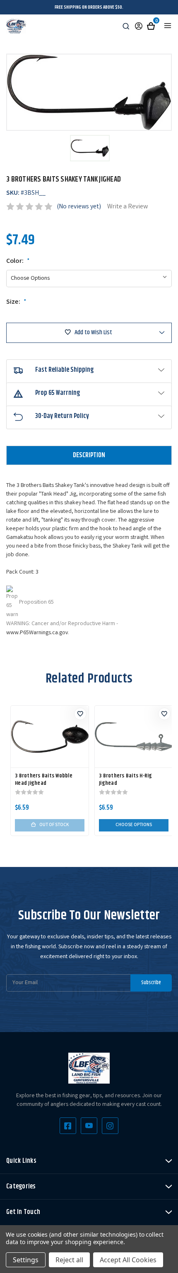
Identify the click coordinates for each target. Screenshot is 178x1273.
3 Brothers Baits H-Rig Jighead (125, 779)
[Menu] (168, 25)
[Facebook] (68, 1125)
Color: (18, 261)
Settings (25, 1259)
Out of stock (54, 825)
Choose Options (133, 825)
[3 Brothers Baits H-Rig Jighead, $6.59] (134, 737)
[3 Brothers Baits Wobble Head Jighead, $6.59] (50, 737)
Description (89, 455)
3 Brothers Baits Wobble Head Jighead (43, 779)
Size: (16, 302)
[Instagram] (110, 1125)
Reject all (69, 1259)
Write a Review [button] (127, 207)
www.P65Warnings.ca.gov (37, 633)
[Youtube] (89, 1125)
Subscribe (151, 982)
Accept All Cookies (128, 1259)
